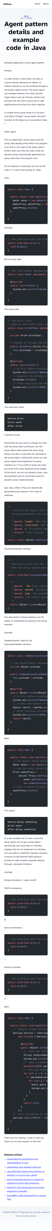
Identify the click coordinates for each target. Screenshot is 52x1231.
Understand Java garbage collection (24, 1167)
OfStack (7, 4)
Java (26, 16)
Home (37, 4)
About (46, 4)
